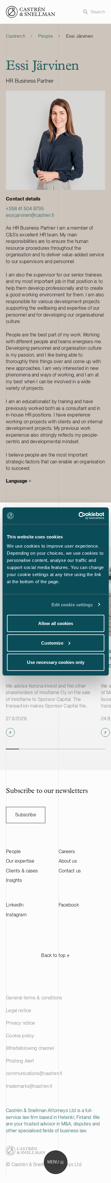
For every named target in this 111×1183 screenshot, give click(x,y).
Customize (52, 642)
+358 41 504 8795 (25, 209)
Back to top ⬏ (55, 955)
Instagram (16, 915)
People (45, 36)
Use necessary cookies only (55, 662)
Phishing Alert (20, 1061)
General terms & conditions (34, 998)
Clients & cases (22, 871)
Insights (14, 880)
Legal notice (18, 1010)
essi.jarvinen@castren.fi (30, 215)
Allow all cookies (55, 623)
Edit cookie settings (72, 604)
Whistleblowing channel (30, 1048)
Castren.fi (15, 36)
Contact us (70, 871)
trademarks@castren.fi (29, 1086)
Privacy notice (20, 1023)
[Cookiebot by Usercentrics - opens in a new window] (79, 516)
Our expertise (20, 861)
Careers (67, 851)
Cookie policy (20, 1036)
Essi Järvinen (79, 36)
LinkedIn (14, 905)
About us (68, 861)
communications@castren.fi (34, 1073)
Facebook (69, 905)
